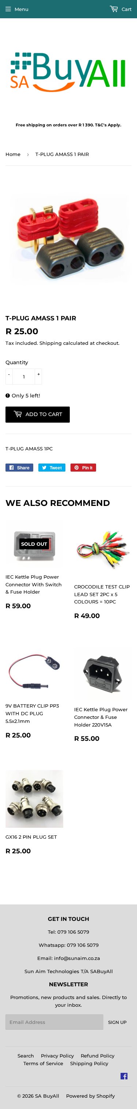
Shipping (50, 343)
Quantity (16, 362)
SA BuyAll (47, 1096)
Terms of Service (43, 1063)
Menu (21, 9)
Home (12, 154)
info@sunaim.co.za (77, 958)
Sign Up (117, 1022)
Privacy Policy (57, 1056)
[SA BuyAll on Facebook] (124, 1077)
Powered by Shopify (90, 1096)
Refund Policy (97, 1056)
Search (26, 1056)
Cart (126, 9)
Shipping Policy (89, 1063)
